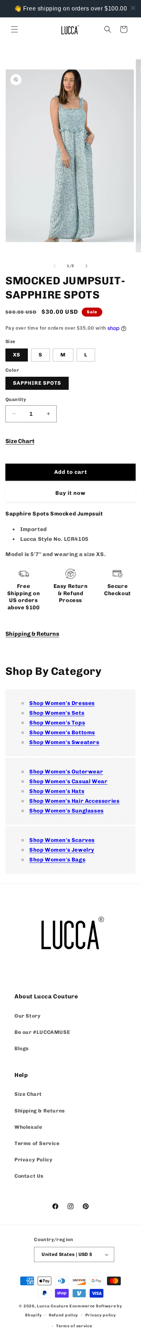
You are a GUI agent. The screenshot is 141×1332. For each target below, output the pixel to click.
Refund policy (63, 1315)
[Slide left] (55, 266)
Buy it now (70, 493)
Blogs (21, 1048)
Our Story (27, 1016)
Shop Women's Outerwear (66, 771)
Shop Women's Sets (56, 713)
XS (16, 355)
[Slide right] (86, 266)
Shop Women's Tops (57, 722)
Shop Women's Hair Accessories (74, 801)
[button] (14, 29)
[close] (133, 7)
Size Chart (19, 441)
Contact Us (29, 1176)
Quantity (15, 399)
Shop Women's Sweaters (64, 742)
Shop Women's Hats (56, 791)
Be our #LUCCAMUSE (42, 1032)
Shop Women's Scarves (62, 840)
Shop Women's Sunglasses (66, 810)
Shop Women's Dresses (62, 703)
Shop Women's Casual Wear (68, 781)
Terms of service (74, 1326)
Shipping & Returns (32, 633)
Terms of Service (37, 1143)
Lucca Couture (52, 1306)
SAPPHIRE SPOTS (37, 383)
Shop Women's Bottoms (62, 732)
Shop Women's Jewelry (61, 850)
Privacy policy (100, 1315)
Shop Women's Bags (57, 859)
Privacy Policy (33, 1160)
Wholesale (28, 1127)
